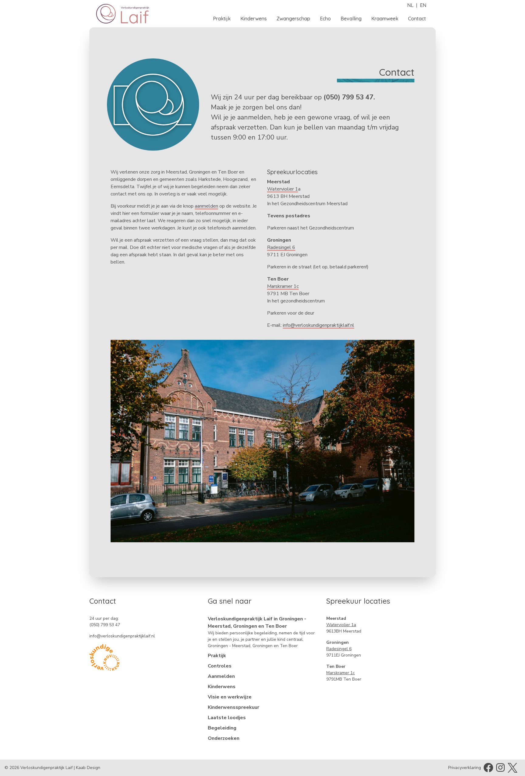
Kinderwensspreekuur (233, 707)
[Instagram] (500, 770)
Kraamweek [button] (384, 19)
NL (410, 5)
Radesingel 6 (281, 247)
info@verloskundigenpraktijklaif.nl (318, 325)
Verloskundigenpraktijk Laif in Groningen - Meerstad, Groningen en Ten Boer (257, 622)
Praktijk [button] (222, 19)
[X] (512, 767)
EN (423, 5)
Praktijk (217, 655)
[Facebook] (488, 770)
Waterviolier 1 (282, 189)
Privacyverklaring (464, 768)
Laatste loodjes (227, 717)
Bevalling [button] (351, 19)
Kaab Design (88, 768)
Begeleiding (222, 728)
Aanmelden (221, 676)
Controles (220, 666)
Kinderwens (221, 686)
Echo (325, 19)
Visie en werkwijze (230, 697)
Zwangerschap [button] (293, 19)
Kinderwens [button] (253, 19)
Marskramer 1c (283, 286)
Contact (417, 19)
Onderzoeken (223, 738)
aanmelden (206, 206)
